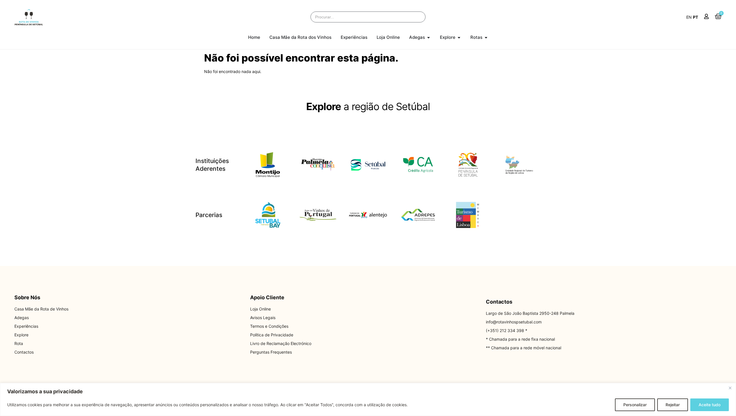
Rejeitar (673, 404)
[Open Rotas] (486, 37)
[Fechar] (730, 387)
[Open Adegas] (428, 37)
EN (689, 17)
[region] (368, 399)
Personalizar (635, 404)
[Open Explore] (459, 37)
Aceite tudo (709, 404)
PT (695, 17)
